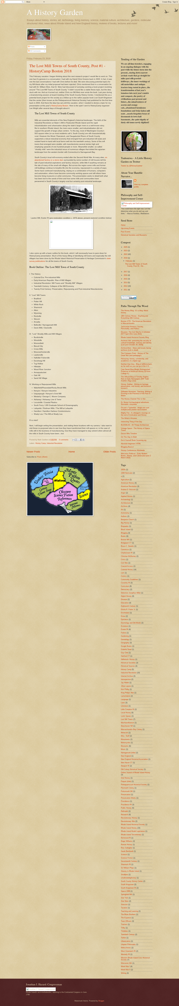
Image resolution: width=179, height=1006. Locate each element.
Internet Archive (127, 676)
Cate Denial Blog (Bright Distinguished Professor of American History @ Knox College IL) (135, 371)
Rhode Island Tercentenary (131, 835)
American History (127, 483)
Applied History (126, 496)
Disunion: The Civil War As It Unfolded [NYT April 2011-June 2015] (135, 333)
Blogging (124, 533)
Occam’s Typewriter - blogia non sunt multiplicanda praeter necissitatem (135, 409)
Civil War (124, 563)
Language (124, 699)
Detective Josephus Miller (131, 593)
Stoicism (124, 904)
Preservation (126, 795)
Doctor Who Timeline (129, 434)
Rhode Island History (129, 828)
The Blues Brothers (128, 914)
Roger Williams (126, 841)
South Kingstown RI (128, 888)
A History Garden (55, 12)
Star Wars (125, 901)
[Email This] (73, 439)
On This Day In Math (129, 437)
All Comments (35, 51)
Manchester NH (127, 726)
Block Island (125, 529)
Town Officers (126, 921)
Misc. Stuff (125, 736)
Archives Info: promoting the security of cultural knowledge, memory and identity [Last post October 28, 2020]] (136, 343)
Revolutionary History (129, 818)
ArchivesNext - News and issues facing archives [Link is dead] (136, 349)
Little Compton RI (127, 709)
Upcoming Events (127, 228)
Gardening (125, 636)
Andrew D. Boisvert (128, 490)
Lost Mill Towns (127, 719)
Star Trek (124, 898)
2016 (126, 275)
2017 (126, 272)
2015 (126, 279)
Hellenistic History (128, 659)
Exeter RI (124, 629)
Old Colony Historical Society (132, 769)
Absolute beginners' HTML (131, 444)
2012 (126, 286)
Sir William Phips (127, 868)
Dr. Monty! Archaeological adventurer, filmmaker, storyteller (135, 403)
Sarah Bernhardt (127, 851)
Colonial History (127, 570)
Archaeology (125, 500)
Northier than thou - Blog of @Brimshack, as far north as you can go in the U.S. (136, 365)
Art (122, 510)
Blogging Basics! (127, 447)
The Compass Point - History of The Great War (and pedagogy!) (134, 354)
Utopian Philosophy (128, 944)
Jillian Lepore (126, 686)
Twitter (123, 938)
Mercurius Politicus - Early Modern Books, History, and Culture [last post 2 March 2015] (136, 456)
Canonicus (125, 550)
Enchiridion (125, 613)
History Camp (40, 443)
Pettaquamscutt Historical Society (134, 785)
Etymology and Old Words (131, 623)
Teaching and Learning (129, 911)
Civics (123, 559)
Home (72, 451)
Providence (125, 801)
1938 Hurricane (126, 473)
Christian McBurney (128, 556)
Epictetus (124, 619)
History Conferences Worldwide (133, 450)
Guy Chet (124, 653)
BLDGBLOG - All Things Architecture (135, 425)
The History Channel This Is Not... (134, 399)
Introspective (126, 679)
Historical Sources (128, 666)
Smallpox (124, 875)
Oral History (125, 778)
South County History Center (132, 881)
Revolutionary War (128, 821)
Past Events (125, 232)
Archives (124, 506)
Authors (124, 516)
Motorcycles (125, 743)
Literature (124, 706)
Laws (123, 703)
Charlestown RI (126, 553)
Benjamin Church (127, 520)
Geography (125, 643)
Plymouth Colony (127, 788)
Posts (32, 47)
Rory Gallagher (126, 848)
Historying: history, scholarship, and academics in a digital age (134, 360)
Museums (124, 746)
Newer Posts (33, 451)
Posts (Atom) (42, 457)
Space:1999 (125, 891)
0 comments (63, 440)
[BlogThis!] (76, 439)
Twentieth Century (128, 934)
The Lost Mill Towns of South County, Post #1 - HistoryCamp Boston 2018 (67, 68)
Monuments (125, 739)
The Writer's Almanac (129, 418)
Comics (124, 576)
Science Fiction (127, 858)
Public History (126, 808)
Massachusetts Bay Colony (131, 729)
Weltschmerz (126, 948)
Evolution (124, 626)
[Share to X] (78, 439)
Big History (125, 523)
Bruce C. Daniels (127, 546)
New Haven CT (126, 763)
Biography (125, 526)
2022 (126, 254)
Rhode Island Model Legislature (133, 831)
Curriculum (125, 586)
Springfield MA (126, 894)
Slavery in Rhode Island (130, 871)
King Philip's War (127, 693)
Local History (126, 713)
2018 (126, 258)
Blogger (101, 1001)
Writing (123, 973)
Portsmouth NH (127, 791)
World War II (125, 970)
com (122, 573)
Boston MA (125, 540)
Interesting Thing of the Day (131, 422)
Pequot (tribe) (126, 781)
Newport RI (125, 766)
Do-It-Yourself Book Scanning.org (133, 440)
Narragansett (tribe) (128, 753)
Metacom (124, 733)
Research (124, 815)
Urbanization (125, 941)
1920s (123, 470)
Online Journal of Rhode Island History (135, 773)
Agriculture (125, 480)
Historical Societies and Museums (134, 235)
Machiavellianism (127, 723)
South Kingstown (127, 884)
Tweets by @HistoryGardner (131, 166)
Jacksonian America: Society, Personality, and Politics (132, 328)
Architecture (125, 503)
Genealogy (125, 639)
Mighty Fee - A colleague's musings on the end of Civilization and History (135, 414)
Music (123, 749)
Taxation (124, 908)
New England (126, 756)
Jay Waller (125, 683)
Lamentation (125, 696)
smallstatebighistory (128, 878)
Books (123, 536)
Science (124, 854)
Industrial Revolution (54, 443)
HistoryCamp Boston (59, 106)
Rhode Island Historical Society (133, 825)
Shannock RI (126, 864)
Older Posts (109, 451)
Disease (124, 599)
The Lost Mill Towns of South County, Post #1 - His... (136, 265)
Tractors (124, 924)
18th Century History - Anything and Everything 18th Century (134, 317)
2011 (126, 290)
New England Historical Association (134, 759)
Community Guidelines (129, 579)
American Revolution (129, 486)
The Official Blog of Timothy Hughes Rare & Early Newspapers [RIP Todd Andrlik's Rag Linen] (135, 379)
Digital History (126, 596)
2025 (126, 247)
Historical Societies (128, 663)
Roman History (126, 845)
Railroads (124, 811)
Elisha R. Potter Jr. (128, 609)
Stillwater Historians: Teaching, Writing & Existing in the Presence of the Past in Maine (136, 394)
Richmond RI (126, 838)
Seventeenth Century (129, 861)
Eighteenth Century (128, 606)
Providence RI (126, 805)
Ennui (123, 616)
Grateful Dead (126, 649)
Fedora (123, 633)
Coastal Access (127, 566)
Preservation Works (128, 798)
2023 (126, 251)
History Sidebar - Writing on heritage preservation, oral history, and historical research (136, 386)
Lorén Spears (126, 716)
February (129, 261)
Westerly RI (125, 954)
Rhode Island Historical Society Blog (135, 337)
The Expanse (126, 918)
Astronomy (125, 513)
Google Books (126, 646)
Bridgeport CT (126, 543)
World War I (125, 966)
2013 (126, 283)
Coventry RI (125, 583)
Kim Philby (125, 689)
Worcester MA (126, 963)
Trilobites (124, 931)
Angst (123, 493)
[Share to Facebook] (81, 439)
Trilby (123, 928)
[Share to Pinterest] (83, 439)
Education (125, 603)
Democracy (125, 589)
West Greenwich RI (128, 951)
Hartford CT (125, 656)
